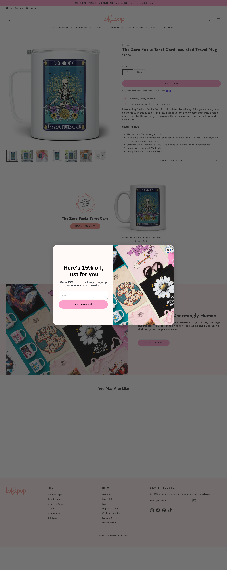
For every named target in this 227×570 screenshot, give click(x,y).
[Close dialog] (168, 250)
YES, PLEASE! (83, 304)
